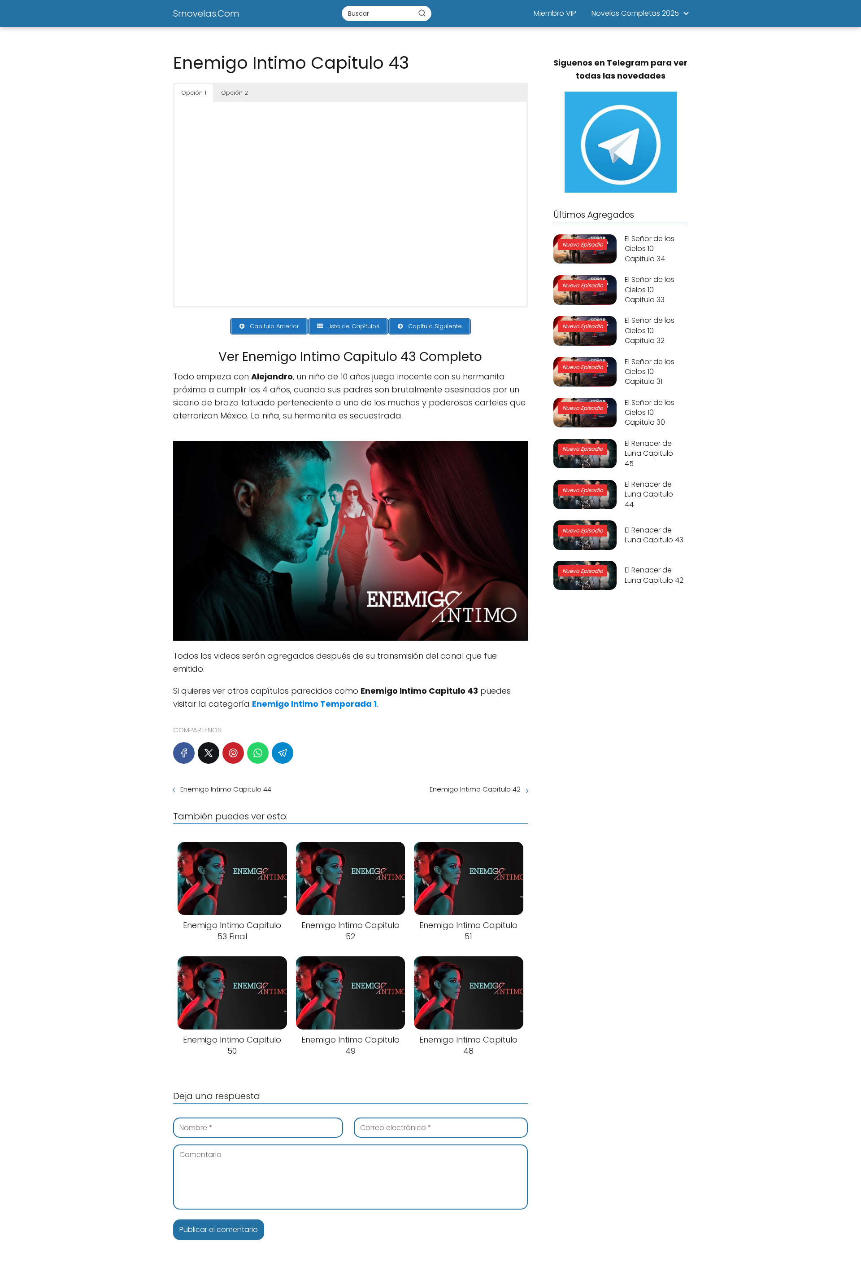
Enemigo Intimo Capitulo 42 (475, 789)
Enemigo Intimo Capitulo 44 (225, 789)
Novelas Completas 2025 (635, 13)
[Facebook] (184, 753)
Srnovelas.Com (206, 13)
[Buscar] (422, 13)
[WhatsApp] (258, 753)
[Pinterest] (233, 753)
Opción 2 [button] (234, 92)
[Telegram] (282, 753)
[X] (208, 753)
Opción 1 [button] (193, 92)
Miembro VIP (555, 13)
